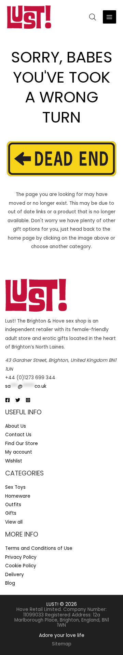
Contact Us (18, 434)
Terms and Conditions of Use (38, 548)
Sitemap (61, 644)
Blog (10, 583)
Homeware (17, 496)
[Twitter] (17, 400)
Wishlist (13, 461)
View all (14, 522)
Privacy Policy (21, 557)
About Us (15, 426)
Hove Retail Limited (38, 609)
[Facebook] (7, 400)
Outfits (13, 504)
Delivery (14, 574)
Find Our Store (21, 443)
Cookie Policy (20, 566)
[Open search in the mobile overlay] (92, 17)
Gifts (10, 513)
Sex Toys (15, 487)
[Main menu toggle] (109, 17)
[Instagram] (28, 400)
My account (18, 452)
